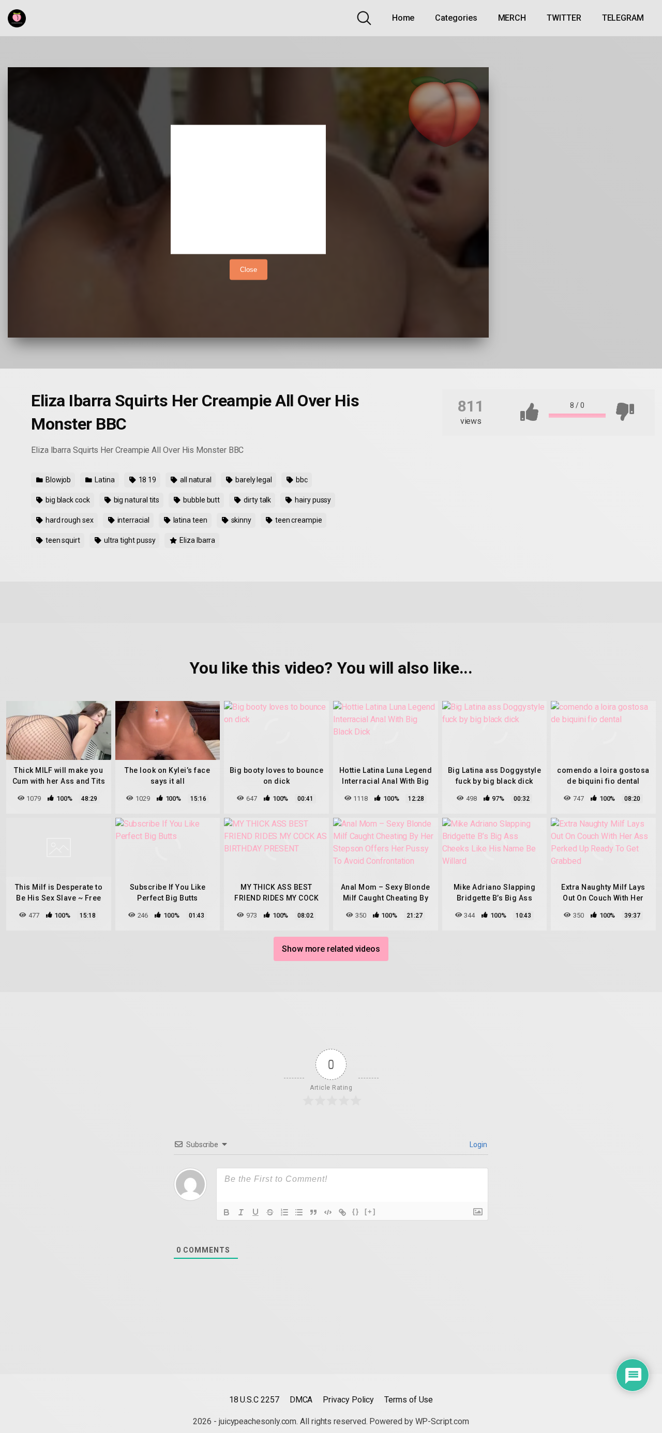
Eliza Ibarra (196, 540)
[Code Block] (328, 1212)
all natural (195, 480)
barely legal (253, 480)
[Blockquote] (313, 1212)
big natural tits (136, 500)
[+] (370, 1211)
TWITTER (564, 18)
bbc (301, 480)
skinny (240, 520)
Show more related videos (331, 949)
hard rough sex (69, 520)
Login (477, 1144)
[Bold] (226, 1212)
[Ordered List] (284, 1212)
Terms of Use (408, 1400)
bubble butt (201, 500)
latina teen (189, 520)
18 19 (147, 480)
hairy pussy (312, 500)
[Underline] (255, 1212)
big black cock (67, 500)
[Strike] (270, 1212)
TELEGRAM (623, 18)
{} (355, 1211)
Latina (103, 480)
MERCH (512, 18)
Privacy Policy (348, 1400)
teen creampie (298, 520)
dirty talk (256, 500)
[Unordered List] (299, 1212)
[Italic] (241, 1212)
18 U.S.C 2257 (254, 1400)
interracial (132, 520)
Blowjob (57, 480)
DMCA (301, 1400)
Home (403, 18)
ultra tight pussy (129, 540)
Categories (456, 18)
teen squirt (62, 540)
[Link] (342, 1212)
